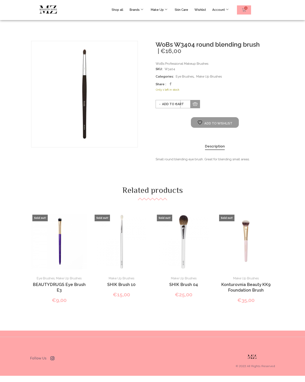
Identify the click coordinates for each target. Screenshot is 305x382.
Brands (134, 10)
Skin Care (181, 10)
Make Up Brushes (209, 76)
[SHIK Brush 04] (184, 241)
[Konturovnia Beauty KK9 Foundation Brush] (246, 241)
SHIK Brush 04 (183, 284)
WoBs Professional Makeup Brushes (182, 64)
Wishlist (200, 10)
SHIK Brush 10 (121, 284)
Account (218, 10)
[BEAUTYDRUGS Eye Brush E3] (59, 241)
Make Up (157, 10)
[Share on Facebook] (170, 84)
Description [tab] (215, 146)
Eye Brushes (185, 76)
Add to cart (173, 104)
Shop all (117, 10)
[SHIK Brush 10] (121, 241)
